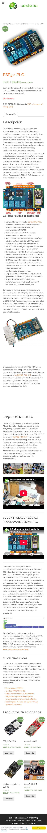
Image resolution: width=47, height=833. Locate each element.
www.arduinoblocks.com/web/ (16, 649)
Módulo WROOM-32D (15, 691)
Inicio (5, 24)
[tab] (11, 114)
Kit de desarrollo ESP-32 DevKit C (20, 694)
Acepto (39, 828)
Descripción (11, 114)
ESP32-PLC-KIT (20, 437)
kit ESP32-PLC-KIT (23, 375)
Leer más (9, 753)
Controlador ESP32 (14, 688)
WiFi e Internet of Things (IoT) (20, 24)
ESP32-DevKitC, (35, 222)
